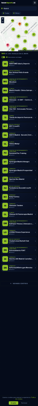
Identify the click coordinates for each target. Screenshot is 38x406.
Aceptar (13, 403)
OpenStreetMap (28, 50)
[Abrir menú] (35, 3)
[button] (35, 46)
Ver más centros (20, 283)
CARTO (36, 50)
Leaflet (21, 50)
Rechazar (24, 403)
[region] (19, 33)
